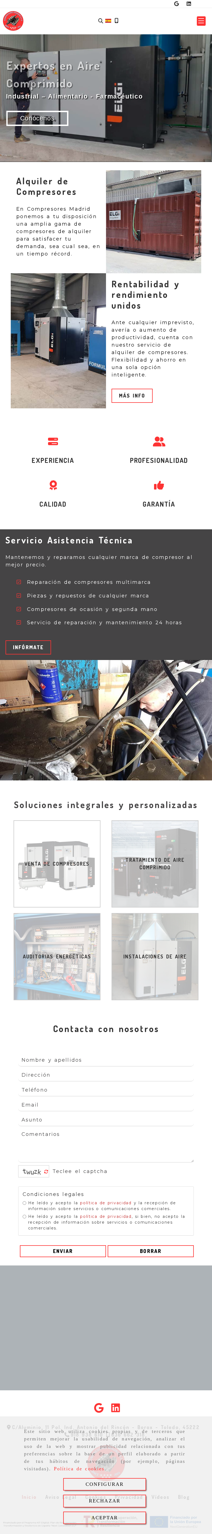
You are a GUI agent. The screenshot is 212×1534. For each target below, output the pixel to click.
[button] (201, 21)
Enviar (63, 1251)
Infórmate (28, 647)
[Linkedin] (189, 4)
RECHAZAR (104, 1501)
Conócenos (37, 118)
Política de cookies (79, 1468)
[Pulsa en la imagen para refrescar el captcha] (32, 1171)
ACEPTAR (104, 1517)
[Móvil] (116, 21)
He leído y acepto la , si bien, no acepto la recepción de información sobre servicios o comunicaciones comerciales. (106, 1222)
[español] (108, 20)
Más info (132, 396)
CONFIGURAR (105, 1484)
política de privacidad (105, 1202)
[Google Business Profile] (176, 4)
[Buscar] (100, 21)
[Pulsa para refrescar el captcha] (46, 1172)
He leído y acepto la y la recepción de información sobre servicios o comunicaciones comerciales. (102, 1205)
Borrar (150, 1251)
